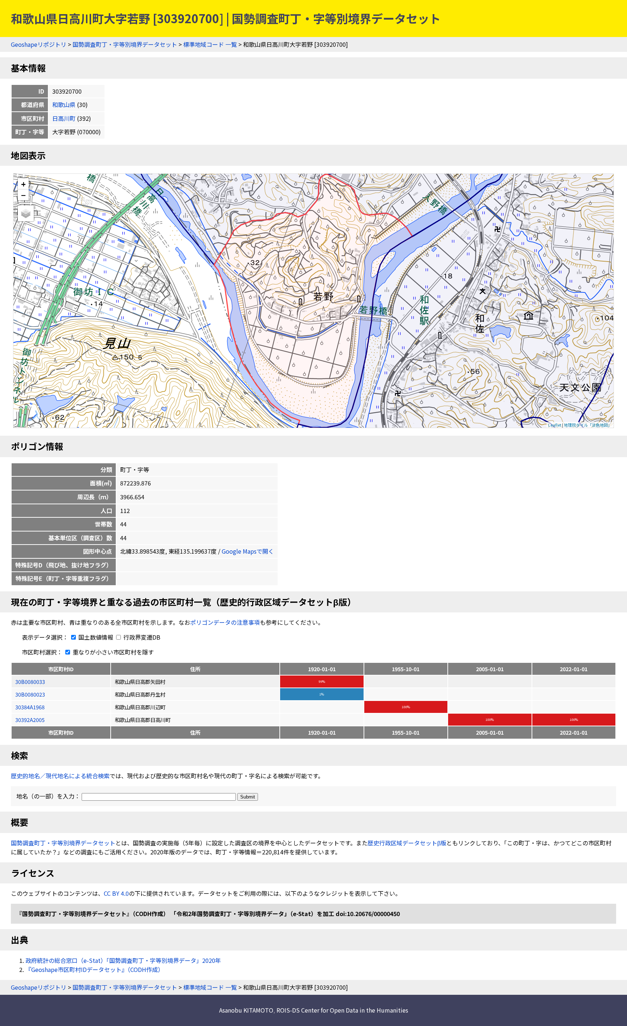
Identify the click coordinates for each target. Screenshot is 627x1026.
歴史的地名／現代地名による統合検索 (60, 775)
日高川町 (63, 118)
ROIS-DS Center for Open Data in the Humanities (342, 1010)
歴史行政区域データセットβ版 (407, 842)
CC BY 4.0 (116, 893)
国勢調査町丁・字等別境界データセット (125, 44)
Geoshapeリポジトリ (38, 44)
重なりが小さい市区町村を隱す (112, 652)
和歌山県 (63, 104)
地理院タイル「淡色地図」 (588, 425)
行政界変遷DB (141, 637)
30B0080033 (30, 681)
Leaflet (554, 425)
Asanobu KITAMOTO (246, 1010)
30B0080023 (30, 694)
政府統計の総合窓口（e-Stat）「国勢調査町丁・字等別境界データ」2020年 (123, 960)
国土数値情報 (96, 637)
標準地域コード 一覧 (210, 44)
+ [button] (23, 183)
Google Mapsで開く (248, 551)
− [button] (23, 194)
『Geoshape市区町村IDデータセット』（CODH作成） (94, 969)
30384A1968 (30, 707)
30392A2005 (30, 719)
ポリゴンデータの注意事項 (225, 622)
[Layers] (26, 213)
